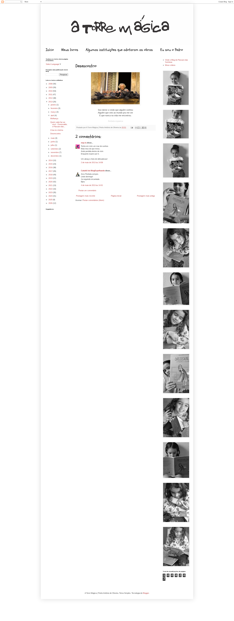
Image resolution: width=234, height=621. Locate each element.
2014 (51, 160)
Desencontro (55, 134)
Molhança (54, 118)
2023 (51, 192)
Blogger (146, 593)
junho (53, 142)
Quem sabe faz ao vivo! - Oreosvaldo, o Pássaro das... (58, 124)
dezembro (55, 156)
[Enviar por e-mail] (136, 127)
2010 (51, 91)
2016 (51, 167)
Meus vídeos (170, 65)
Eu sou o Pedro (171, 49)
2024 (51, 196)
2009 (51, 87)
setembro (55, 149)
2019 (51, 178)
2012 (51, 98)
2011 (51, 94)
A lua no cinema (56, 130)
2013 (51, 102)
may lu (84, 143)
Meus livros (69, 49)
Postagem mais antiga (146, 196)
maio (53, 138)
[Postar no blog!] (138, 127)
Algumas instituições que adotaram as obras (119, 49)
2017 (51, 171)
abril (52, 115)
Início (50, 49)
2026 (51, 203)
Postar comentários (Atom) (93, 200)
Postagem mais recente (85, 196)
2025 (51, 200)
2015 (51, 164)
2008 (51, 84)
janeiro (53, 105)
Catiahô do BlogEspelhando (93, 171)
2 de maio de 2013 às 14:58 (92, 162)
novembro (55, 152)
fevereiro (54, 108)
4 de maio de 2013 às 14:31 (92, 185)
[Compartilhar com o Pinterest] (145, 127)
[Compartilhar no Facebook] (143, 127)
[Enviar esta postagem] (131, 127)
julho (53, 145)
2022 (51, 189)
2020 (51, 182)
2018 (51, 175)
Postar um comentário (87, 190)
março (53, 112)
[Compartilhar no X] (141, 127)
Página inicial (116, 196)
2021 (51, 185)
